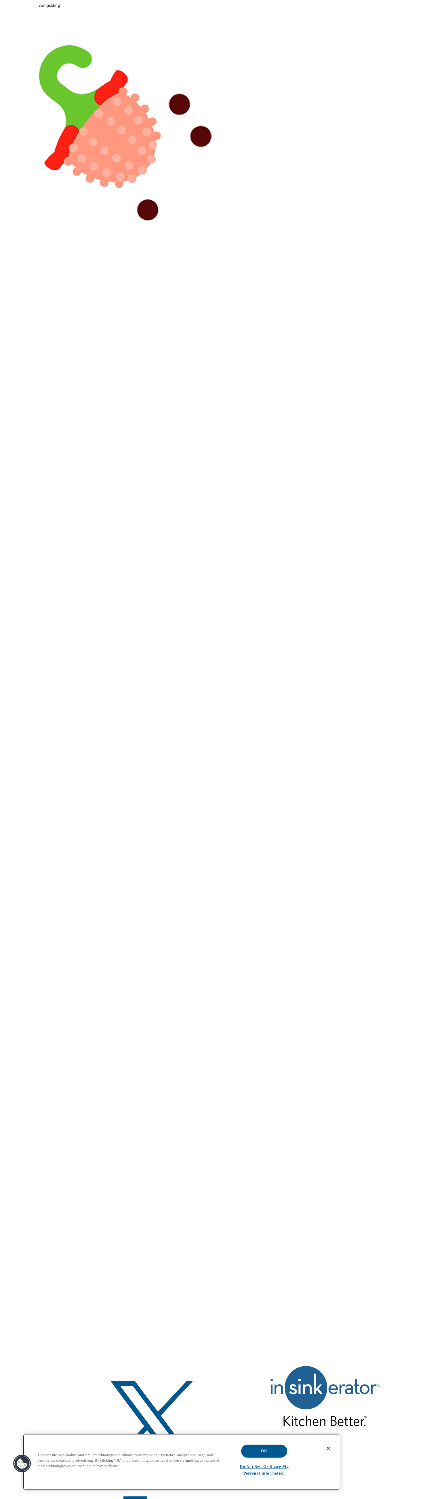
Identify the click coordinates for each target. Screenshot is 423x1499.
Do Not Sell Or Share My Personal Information (264, 1469)
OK (264, 1451)
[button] (22, 1463)
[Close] (328, 1448)
